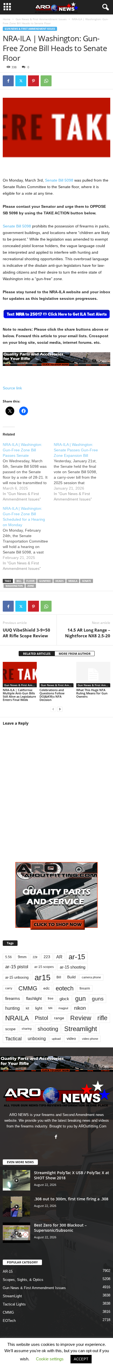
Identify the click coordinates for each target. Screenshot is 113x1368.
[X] (20, 80)
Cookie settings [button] (50, 1359)
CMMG (27, 988)
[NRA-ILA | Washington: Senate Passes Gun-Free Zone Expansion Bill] (79, 472)
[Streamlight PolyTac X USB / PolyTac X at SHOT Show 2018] (16, 1180)
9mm (22, 957)
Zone (30, 586)
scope (10, 1029)
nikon (80, 1008)
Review (80, 1017)
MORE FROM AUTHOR (75, 654)
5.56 (8, 957)
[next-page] (60, 709)
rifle (102, 1017)
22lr (35, 957)
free (50, 998)
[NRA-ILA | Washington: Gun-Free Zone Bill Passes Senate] (28, 472)
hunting (12, 1008)
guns (98, 999)
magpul (63, 1008)
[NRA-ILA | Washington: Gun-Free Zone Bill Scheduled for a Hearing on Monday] (28, 538)
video (71, 1039)
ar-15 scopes (44, 967)
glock (64, 998)
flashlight (34, 998)
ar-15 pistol (16, 966)
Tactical (13, 1038)
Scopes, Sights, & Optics (23, 1280)
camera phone (91, 977)
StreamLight (12, 1296)
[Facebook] (8, 80)
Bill (19, 581)
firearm (85, 988)
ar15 (42, 977)
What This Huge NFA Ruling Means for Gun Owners (92, 693)
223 (47, 957)
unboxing (37, 1038)
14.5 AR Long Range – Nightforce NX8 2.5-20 (87, 632)
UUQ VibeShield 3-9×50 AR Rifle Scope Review (26, 632)
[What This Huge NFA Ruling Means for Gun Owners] (93, 674)
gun (80, 998)
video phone (90, 1038)
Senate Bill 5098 (59, 180)
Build (71, 977)
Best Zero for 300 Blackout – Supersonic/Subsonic (60, 1227)
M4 (50, 1008)
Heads (59, 581)
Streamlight (80, 1028)
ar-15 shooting (72, 967)
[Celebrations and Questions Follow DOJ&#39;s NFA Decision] (56, 674)
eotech (65, 988)
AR (59, 957)
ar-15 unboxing (17, 977)
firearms (12, 998)
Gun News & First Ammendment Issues (41, 19)
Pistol (41, 1018)
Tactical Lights (14, 1304)
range (59, 1018)
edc (46, 988)
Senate (86, 581)
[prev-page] (53, 709)
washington (14, 586)
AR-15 (8, 1271)
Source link (12, 388)
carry (8, 988)
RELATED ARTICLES (36, 654)
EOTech (9, 1321)
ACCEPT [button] (81, 1359)
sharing (27, 1028)
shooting (48, 1029)
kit (27, 1008)
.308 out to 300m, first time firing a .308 (71, 1198)
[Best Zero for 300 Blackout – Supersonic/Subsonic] (16, 1232)
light (38, 1008)
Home (6, 19)
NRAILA (72, 581)
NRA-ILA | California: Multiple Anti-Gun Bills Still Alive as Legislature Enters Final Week (19, 695)
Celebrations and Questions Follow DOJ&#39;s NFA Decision (51, 695)
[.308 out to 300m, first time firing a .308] (16, 1206)
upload (56, 1038)
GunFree (45, 581)
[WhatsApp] (46, 80)
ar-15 (77, 957)
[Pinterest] (33, 80)
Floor (30, 581)
